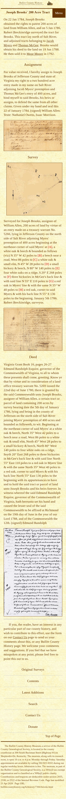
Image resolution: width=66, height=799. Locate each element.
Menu (59, 13)
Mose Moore (35, 54)
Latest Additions (33, 692)
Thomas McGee (28, 45)
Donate (33, 726)
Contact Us (20, 637)
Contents (33, 681)
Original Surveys (33, 669)
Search (32, 704)
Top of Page (53, 736)
